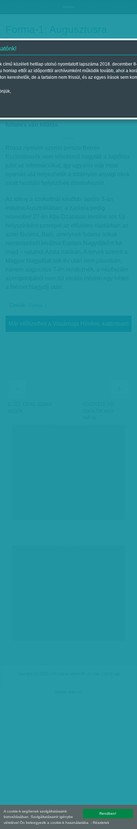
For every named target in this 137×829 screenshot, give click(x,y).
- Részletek (100, 823)
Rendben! (107, 813)
